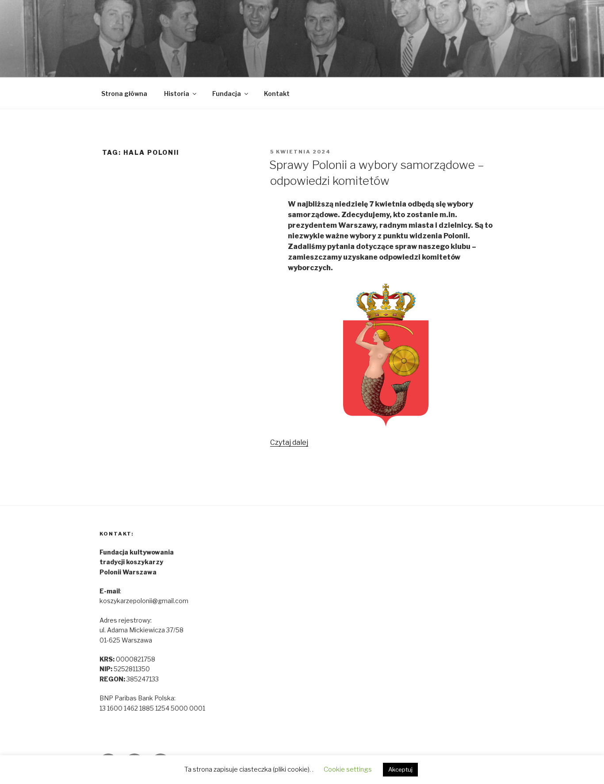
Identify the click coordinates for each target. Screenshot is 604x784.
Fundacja (226, 93)
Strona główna (124, 93)
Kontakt (277, 93)
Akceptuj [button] (400, 769)
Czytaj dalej (289, 442)
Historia (176, 93)
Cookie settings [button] (348, 769)
